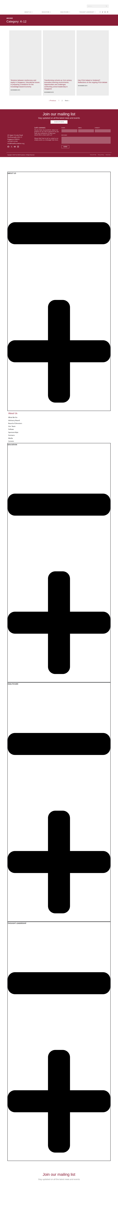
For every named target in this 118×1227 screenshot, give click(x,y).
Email (80, 127)
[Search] (106, 6)
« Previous (52, 101)
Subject (97, 127)
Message (64, 135)
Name (63, 127)
